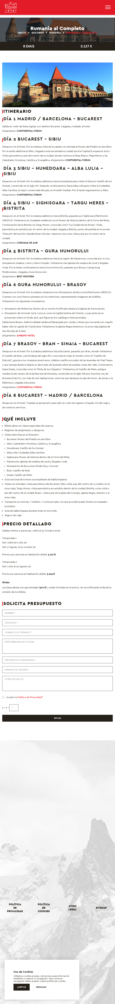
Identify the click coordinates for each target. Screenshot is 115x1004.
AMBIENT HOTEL (25, 335)
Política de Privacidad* (30, 697)
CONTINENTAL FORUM (29, 387)
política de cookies (56, 981)
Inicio (22, 32)
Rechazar (41, 987)
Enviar (57, 718)
